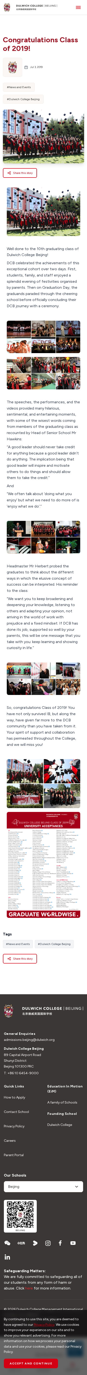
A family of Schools (62, 1102)
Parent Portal (14, 1155)
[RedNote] (21, 1243)
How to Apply (14, 1097)
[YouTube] (73, 1243)
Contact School (16, 1112)
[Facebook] (60, 1243)
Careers (10, 1141)
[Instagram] (47, 1243)
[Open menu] (78, 7)
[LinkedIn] (7, 1257)
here (29, 1288)
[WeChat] (7, 1243)
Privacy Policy (14, 1126)
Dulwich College (59, 1125)
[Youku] (35, 1243)
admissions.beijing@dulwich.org (29, 1040)
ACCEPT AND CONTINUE (31, 1363)
